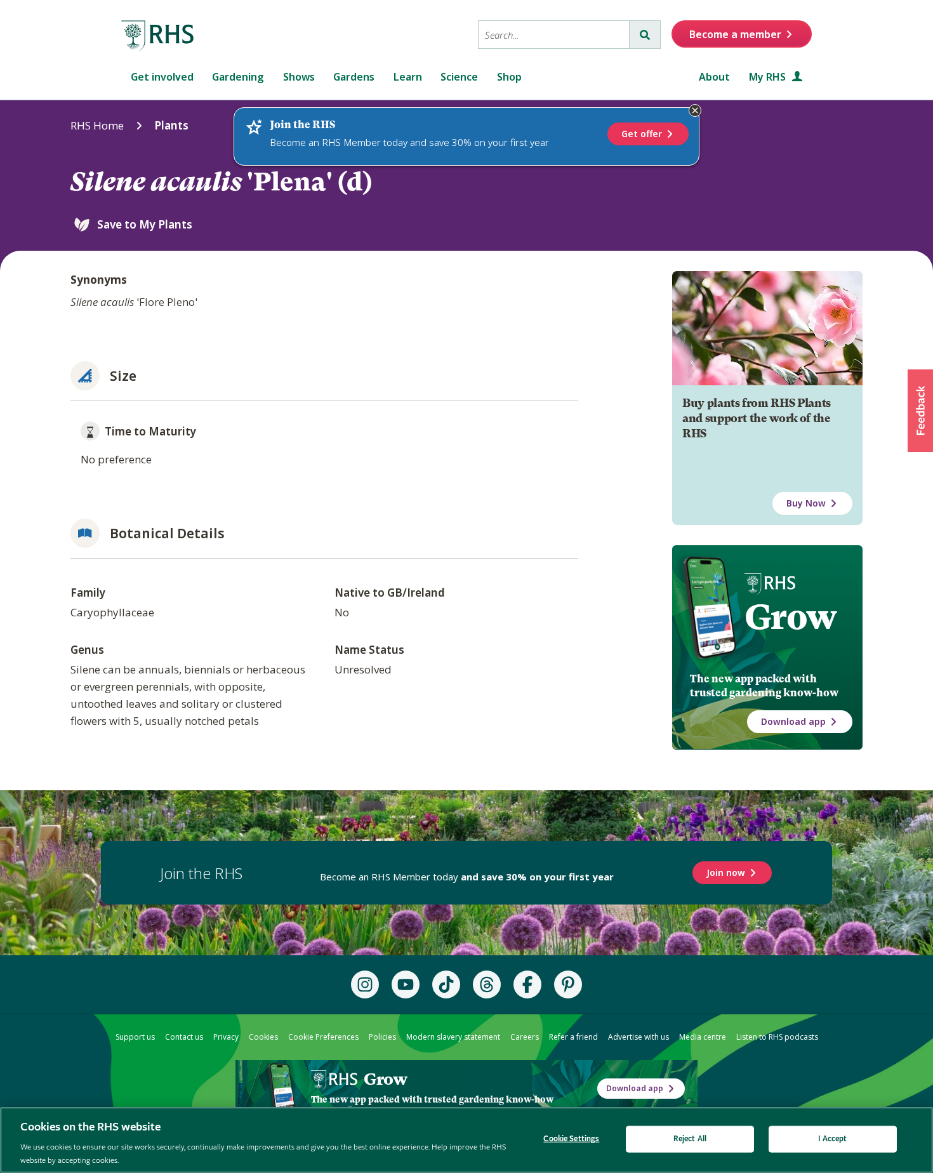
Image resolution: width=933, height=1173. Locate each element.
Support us (135, 1036)
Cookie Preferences (323, 1036)
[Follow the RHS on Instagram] (365, 984)
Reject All (689, 1139)
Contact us (184, 1036)
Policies (382, 1036)
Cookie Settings (571, 1139)
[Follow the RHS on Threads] (487, 984)
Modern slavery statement (453, 1036)
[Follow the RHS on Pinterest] (568, 984)
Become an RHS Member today (467, 876)
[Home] (158, 36)
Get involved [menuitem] (162, 77)
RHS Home (97, 125)
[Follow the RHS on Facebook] (527, 984)
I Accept (832, 1139)
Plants (171, 125)
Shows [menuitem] (299, 77)
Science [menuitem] (459, 77)
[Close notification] (695, 110)
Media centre (702, 1036)
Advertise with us (638, 1036)
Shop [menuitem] (509, 77)
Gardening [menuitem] (238, 77)
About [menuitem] (714, 77)
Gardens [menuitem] (353, 77)
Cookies (263, 1036)
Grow (790, 617)
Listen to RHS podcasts (777, 1036)
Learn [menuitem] (408, 77)
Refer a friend (573, 1036)
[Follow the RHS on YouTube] (406, 984)
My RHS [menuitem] (768, 77)
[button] (920, 410)
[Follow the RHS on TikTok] (446, 984)
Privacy (226, 1036)
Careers (524, 1036)
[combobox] (554, 34)
